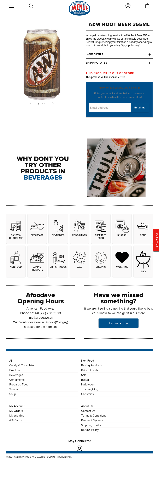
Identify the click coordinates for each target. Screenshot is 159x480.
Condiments (17, 380)
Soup (12, 394)
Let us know (118, 323)
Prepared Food (19, 384)
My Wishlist (16, 415)
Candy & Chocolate (21, 365)
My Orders (16, 411)
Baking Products (91, 365)
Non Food (87, 360)
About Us (87, 406)
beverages (43, 177)
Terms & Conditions (93, 415)
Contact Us (88, 411)
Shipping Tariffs (91, 425)
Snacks (13, 389)
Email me (139, 107)
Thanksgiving (89, 389)
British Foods (89, 370)
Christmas (87, 394)
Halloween (88, 384)
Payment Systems (92, 420)
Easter (85, 380)
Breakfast (15, 370)
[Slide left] (31, 103)
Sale (84, 375)
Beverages (16, 375)
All (10, 360)
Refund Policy (90, 430)
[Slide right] (52, 103)
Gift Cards (15, 420)
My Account (16, 406)
